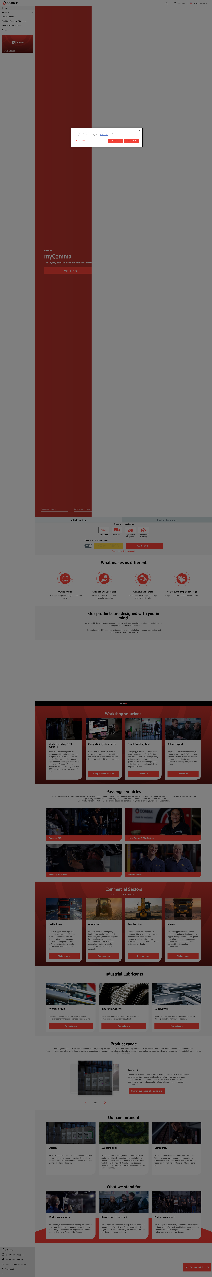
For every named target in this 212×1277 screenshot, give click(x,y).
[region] (107, 137)
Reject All (115, 140)
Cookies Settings (81, 140)
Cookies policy (104, 135)
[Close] (139, 130)
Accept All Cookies (132, 140)
